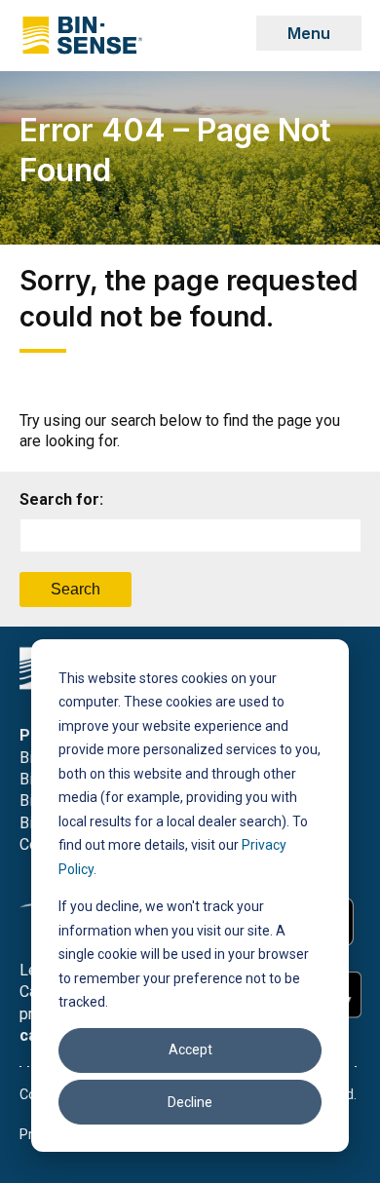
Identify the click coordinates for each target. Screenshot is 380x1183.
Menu (308, 33)
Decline (190, 1102)
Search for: (61, 499)
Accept (190, 1049)
